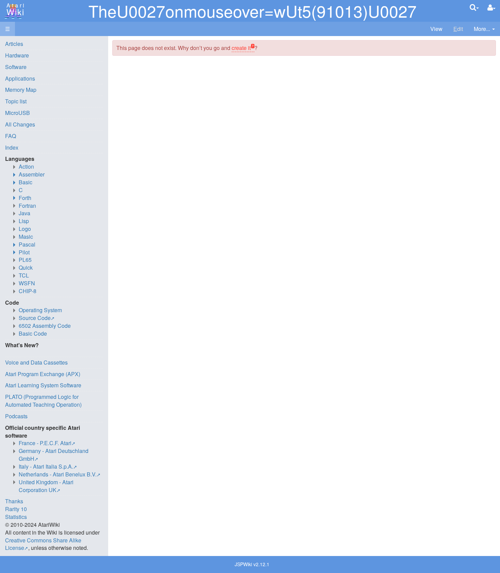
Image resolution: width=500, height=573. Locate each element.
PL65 (25, 260)
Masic (26, 236)
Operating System (40, 310)
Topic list (16, 101)
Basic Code (33, 333)
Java (24, 213)
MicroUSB (17, 113)
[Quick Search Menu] (474, 7)
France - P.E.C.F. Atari (45, 443)
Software (16, 67)
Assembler (32, 174)
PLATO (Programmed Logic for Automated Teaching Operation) (43, 400)
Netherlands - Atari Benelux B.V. (58, 474)
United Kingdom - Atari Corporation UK (46, 486)
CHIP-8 (27, 291)
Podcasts (16, 416)
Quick (26, 267)
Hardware (17, 55)
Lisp (24, 221)
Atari (14, 9)
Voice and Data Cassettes (36, 362)
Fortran (27, 205)
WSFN (27, 283)
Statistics (16, 517)
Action (26, 166)
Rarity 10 (16, 509)
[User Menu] (491, 7)
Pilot (24, 252)
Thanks (14, 501)
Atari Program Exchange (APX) (42, 374)
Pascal (27, 244)
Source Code (35, 318)
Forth (25, 198)
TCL (24, 275)
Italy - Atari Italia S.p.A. (46, 466)
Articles (14, 44)
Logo (25, 229)
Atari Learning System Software (43, 385)
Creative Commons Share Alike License (43, 544)
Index (11, 147)
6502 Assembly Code (45, 326)
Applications (20, 78)
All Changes (20, 124)
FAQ (10, 136)
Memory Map (20, 90)
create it (241, 48)
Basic (25, 182)
